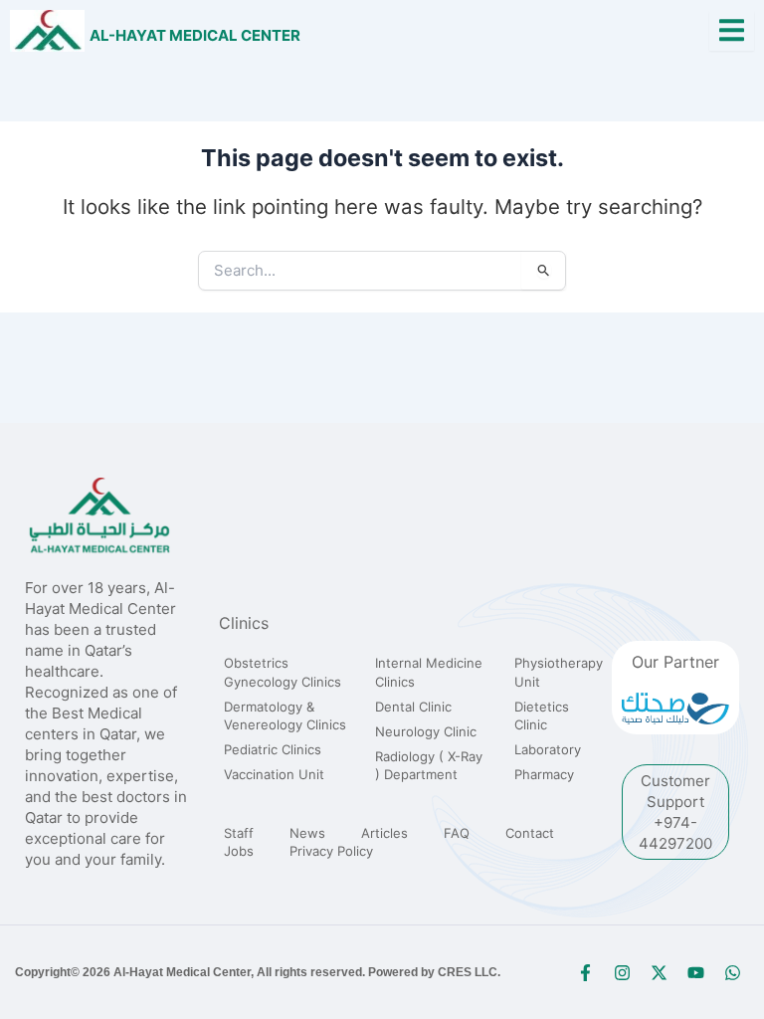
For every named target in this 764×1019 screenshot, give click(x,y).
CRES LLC (467, 972)
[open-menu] (731, 31)
